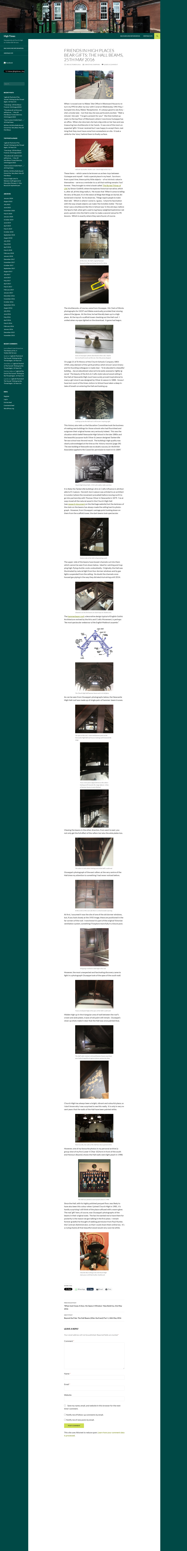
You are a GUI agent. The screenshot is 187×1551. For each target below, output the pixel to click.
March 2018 (8, 250)
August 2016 (8, 308)
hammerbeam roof (76, 616)
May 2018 (7, 244)
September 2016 (9, 305)
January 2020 (8, 217)
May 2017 (7, 281)
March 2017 (8, 287)
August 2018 (8, 238)
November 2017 (9, 262)
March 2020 (8, 214)
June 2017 (7, 277)
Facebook (9, 63)
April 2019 (7, 226)
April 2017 (7, 284)
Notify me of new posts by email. (80, 1420)
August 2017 (8, 271)
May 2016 (7, 317)
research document (76, 504)
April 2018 (7, 247)
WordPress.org (9, 408)
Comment (69, 1341)
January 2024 (8, 198)
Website (67, 1395)
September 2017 (9, 268)
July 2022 (7, 204)
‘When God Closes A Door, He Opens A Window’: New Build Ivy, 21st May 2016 (93, 1306)
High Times (9, 36)
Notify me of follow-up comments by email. (84, 1414)
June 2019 (7, 223)
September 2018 (9, 235)
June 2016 (7, 314)
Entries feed (8, 402)
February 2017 (9, 290)
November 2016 (9, 299)
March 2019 (8, 229)
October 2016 (8, 302)
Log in (6, 399)
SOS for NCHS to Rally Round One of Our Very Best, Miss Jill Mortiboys (14, 127)
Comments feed (9, 405)
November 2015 (9, 335)
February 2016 (9, 326)
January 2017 (8, 293)
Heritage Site (148, 36)
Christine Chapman (92, 64)
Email (67, 1384)
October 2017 (8, 265)
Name (67, 1373)
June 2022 (7, 207)
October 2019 (8, 220)
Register (6, 396)
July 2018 (7, 241)
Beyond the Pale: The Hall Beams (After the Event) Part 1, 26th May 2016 (92, 1316)
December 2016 (9, 296)
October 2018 (8, 232)
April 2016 (7, 320)
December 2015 (9, 332)
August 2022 (8, 201)
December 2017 (9, 259)
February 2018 (9, 253)
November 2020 (9, 210)
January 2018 (8, 256)
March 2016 (8, 323)
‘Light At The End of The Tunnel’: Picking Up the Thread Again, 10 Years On (14, 99)
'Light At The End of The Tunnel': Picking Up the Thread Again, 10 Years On (14, 145)
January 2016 (8, 329)
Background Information (130, 36)
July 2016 (7, 311)
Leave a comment (111, 64)
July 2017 (7, 274)
